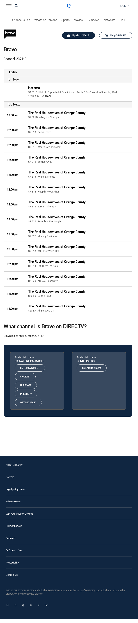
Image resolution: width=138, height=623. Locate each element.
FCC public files (14, 550)
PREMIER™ (26, 393)
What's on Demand (45, 20)
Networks (109, 20)
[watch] (12, 92)
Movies (78, 20)
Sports (65, 20)
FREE (122, 20)
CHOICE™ (25, 376)
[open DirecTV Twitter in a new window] (23, 605)
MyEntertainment (91, 368)
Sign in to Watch (80, 35)
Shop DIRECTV (118, 35)
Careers (10, 477)
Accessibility (12, 562)
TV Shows (93, 20)
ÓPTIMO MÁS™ (28, 402)
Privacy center (13, 501)
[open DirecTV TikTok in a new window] (46, 605)
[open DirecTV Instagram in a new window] (30, 605)
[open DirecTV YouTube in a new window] (38, 605)
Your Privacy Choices (21, 513)
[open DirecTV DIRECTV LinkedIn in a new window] (7, 605)
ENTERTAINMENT (30, 368)
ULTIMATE (25, 385)
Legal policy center (16, 489)
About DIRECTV (14, 464)
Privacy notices (14, 526)
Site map (10, 538)
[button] (9, 6)
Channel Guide (21, 20)
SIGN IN (124, 6)
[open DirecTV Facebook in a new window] (15, 605)
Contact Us (12, 574)
